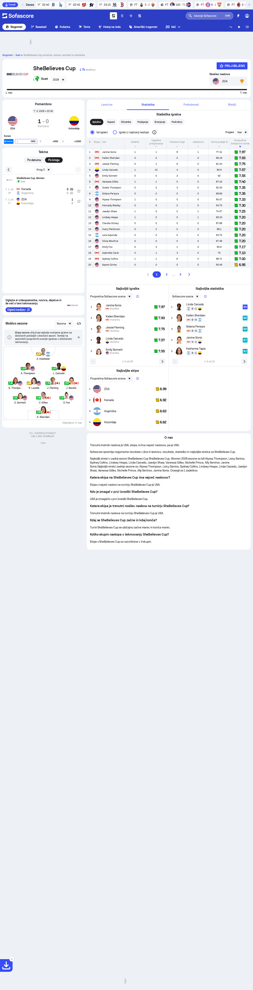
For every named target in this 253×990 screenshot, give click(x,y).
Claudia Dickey (110, 223)
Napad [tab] (111, 122)
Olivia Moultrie (110, 241)
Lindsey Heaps (110, 217)
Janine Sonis (109, 152)
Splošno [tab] (96, 122)
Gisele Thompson (111, 187)
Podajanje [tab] (142, 122)
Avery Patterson (111, 229)
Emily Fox (107, 247)
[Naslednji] (249, 5)
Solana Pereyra (110, 193)
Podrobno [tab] (177, 122)
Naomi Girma (109, 264)
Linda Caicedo (110, 169)
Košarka (65, 26)
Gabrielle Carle (110, 253)
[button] (78, 323)
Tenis (86, 26)
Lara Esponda (109, 235)
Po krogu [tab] (53, 160)
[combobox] (58, 79)
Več (171, 27)
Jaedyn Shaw (109, 211)
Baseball (41, 26)
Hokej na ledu (112, 26)
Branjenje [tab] (160, 122)
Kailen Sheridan (111, 158)
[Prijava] (247, 15)
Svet (18, 55)
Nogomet (16, 26)
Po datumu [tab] (34, 160)
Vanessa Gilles (110, 181)
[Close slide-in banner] (11, 959)
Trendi (11, 4)
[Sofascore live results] (18, 15)
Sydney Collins (110, 258)
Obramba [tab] (126, 122)
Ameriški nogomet (145, 26)
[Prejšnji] (23, 5)
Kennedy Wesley (111, 205)
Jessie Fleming (110, 164)
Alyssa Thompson (111, 199)
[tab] (107, 105)
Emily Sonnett (109, 175)
